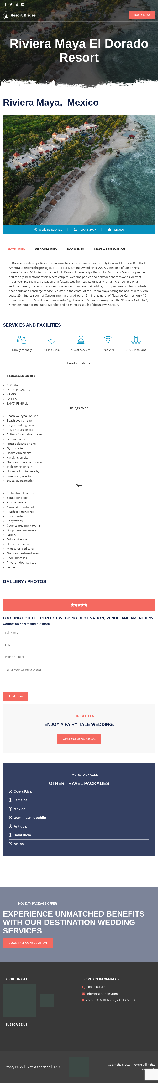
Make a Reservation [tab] (109, 249)
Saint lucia (22, 835)
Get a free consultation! (79, 739)
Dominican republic (30, 818)
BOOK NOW (142, 15)
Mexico (19, 809)
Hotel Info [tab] (16, 249)
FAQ (57, 1067)
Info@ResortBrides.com (102, 994)
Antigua (20, 826)
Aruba (19, 844)
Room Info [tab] (75, 249)
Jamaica (20, 800)
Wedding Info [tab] (46, 249)
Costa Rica (23, 791)
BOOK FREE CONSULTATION (28, 942)
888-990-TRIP (95, 987)
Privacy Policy (14, 1067)
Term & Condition (38, 1067)
